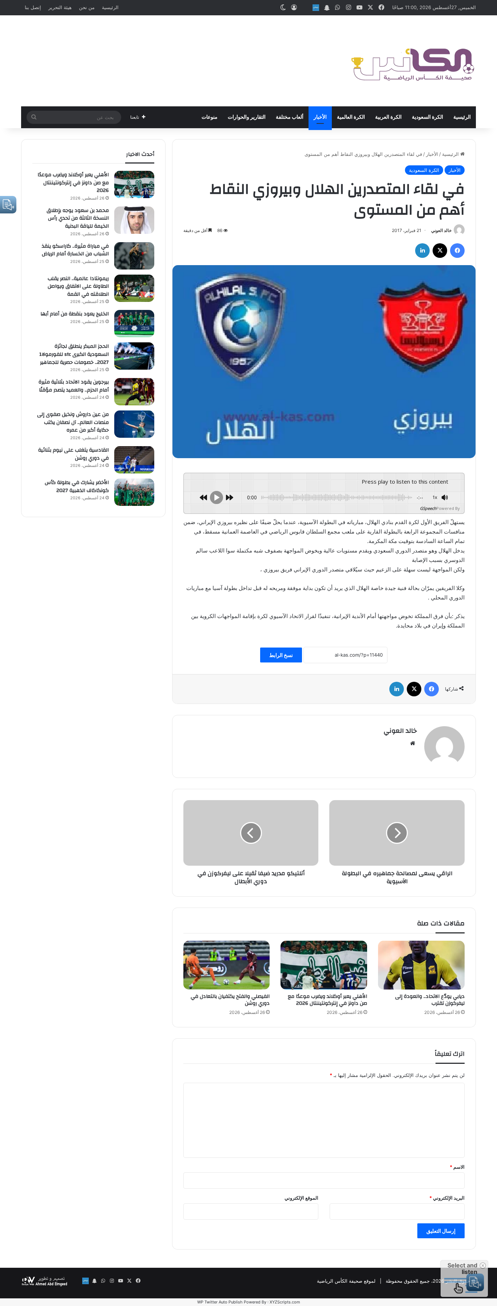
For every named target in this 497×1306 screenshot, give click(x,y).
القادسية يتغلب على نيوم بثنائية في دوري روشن (73, 454)
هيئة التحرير (60, 7)
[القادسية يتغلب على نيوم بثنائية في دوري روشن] (134, 459)
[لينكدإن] (422, 250)
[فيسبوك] (457, 250)
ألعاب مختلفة (289, 117)
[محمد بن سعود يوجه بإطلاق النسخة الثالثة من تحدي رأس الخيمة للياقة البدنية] (134, 220)
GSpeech (428, 508)
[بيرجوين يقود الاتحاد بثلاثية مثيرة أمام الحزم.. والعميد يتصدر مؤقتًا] (134, 391)
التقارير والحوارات (247, 117)
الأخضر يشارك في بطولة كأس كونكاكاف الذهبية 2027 (77, 486)
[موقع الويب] (412, 743)
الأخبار (320, 117)
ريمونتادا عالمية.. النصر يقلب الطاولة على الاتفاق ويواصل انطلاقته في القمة (78, 286)
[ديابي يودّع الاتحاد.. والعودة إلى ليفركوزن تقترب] (421, 965)
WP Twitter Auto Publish (220, 1302)
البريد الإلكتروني (447, 1198)
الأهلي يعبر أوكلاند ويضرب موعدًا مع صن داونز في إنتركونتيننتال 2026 (327, 1000)
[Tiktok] (304, 7)
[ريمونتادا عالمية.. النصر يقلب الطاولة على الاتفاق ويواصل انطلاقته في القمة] (134, 288)
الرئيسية (110, 7)
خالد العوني (441, 230)
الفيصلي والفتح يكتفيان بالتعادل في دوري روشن (230, 1000)
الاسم (457, 1167)
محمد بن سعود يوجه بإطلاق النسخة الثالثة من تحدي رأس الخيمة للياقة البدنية (78, 218)
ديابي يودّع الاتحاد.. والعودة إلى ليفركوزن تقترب (430, 1000)
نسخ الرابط (281, 655)
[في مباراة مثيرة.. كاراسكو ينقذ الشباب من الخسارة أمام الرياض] (134, 256)
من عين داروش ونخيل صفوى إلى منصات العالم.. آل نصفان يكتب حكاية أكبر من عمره (73, 422)
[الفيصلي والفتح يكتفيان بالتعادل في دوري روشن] (226, 965)
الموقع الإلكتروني (301, 1198)
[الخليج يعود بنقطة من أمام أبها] (134, 323)
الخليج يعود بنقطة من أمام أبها (74, 314)
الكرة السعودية (427, 117)
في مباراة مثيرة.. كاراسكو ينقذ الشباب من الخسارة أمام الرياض (75, 250)
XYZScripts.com (285, 1302)
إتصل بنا (33, 7)
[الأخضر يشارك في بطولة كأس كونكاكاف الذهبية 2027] (134, 492)
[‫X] (440, 250)
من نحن (87, 7)
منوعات (210, 117)
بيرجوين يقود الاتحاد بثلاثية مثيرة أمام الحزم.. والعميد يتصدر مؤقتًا (74, 386)
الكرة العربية (388, 117)
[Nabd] (315, 7)
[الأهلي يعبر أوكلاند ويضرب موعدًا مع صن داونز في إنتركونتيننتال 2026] (324, 965)
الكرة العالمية (351, 117)
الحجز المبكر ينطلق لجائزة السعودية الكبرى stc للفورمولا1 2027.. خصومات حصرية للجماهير (74, 354)
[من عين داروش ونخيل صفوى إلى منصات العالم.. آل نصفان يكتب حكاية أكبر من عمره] (134, 424)
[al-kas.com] (412, 61)
